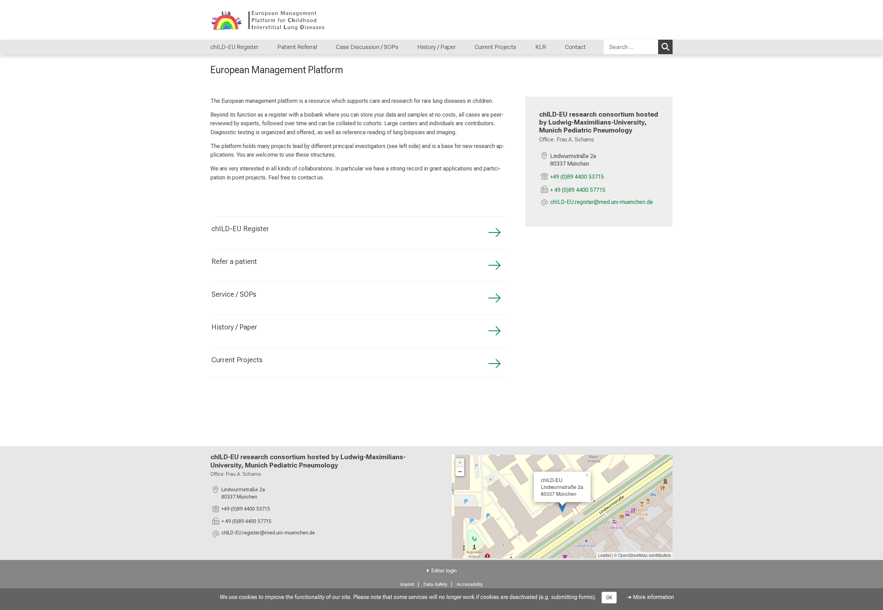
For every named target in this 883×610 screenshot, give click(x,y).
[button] (601, 202)
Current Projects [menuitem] (495, 46)
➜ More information (650, 597)
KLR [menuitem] (540, 46)
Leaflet (604, 555)
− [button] (460, 471)
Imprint (407, 584)
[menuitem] (265, 46)
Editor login (444, 571)
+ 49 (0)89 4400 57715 (577, 190)
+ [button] (460, 462)
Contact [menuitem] (575, 46)
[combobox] (638, 47)
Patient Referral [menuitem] (297, 46)
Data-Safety (435, 584)
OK (609, 597)
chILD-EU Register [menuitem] (234, 46)
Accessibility (470, 584)
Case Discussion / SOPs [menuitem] (367, 46)
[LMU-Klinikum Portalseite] (251, 20)
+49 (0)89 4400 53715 (577, 177)
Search (665, 47)
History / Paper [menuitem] (436, 46)
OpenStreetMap (633, 555)
